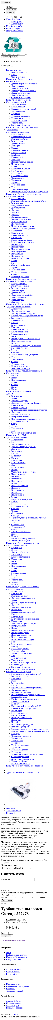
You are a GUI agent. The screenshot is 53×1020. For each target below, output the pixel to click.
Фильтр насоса (17, 364)
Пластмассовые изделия (21, 341)
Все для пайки (17, 683)
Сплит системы (18, 77)
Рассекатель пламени (20, 169)
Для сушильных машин (16, 545)
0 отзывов (5, 940)
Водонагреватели (19, 72)
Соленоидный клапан (20, 265)
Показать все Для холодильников (20, 669)
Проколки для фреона (20, 727)
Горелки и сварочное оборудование (26, 688)
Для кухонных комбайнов (22, 295)
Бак (12, 442)
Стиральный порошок (21, 97)
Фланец (14, 529)
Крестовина (16, 460)
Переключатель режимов (22, 162)
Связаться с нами (13, 969)
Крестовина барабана (20, 557)
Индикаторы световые (21, 692)
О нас (8, 952)
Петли (14, 564)
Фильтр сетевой (18, 527)
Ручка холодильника (20, 649)
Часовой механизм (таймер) (23, 433)
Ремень (14, 502)
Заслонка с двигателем (21, 607)
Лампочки (15, 159)
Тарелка (14, 426)
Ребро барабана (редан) (21, 499)
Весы (13, 681)
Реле (13, 263)
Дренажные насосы (19, 217)
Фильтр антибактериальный (23, 662)
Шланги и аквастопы (20, 366)
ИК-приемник (17, 224)
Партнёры (10, 989)
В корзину (6, 936)
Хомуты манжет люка (20, 531)
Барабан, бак (16, 548)
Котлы (14, 74)
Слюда (14, 424)
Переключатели (18, 247)
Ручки (14, 350)
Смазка (14, 511)
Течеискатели (17, 740)
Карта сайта (11, 974)
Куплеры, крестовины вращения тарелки (29, 410)
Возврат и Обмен (13, 959)
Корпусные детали (19, 235)
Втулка (14, 550)
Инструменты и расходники (18, 672)
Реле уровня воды (19, 348)
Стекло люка (17, 513)
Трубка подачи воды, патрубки (24, 355)
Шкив (14, 534)
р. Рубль (10, 12)
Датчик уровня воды (20, 444)
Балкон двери (17, 591)
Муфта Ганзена (18, 715)
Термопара (16, 180)
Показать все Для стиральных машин (22, 543)
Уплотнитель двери (19, 189)
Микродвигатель (18, 626)
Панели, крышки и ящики (22, 630)
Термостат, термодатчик (21, 653)
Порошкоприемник (19, 486)
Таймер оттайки (18, 651)
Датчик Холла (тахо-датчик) (23, 447)
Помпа (14, 483)
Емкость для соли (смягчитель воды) (27, 316)
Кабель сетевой (18, 107)
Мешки (14, 375)
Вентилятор (16, 396)
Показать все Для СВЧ (16, 435)
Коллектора (16, 704)
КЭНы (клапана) (18, 463)
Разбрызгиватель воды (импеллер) (26, 345)
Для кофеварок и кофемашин (24, 84)
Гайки (14, 685)
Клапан (14, 148)
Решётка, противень (20, 171)
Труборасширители (19, 750)
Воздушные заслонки (20, 205)
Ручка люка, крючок (20, 504)
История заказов (13, 1003)
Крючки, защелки (19, 407)
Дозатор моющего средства (23, 313)
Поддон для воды (19, 637)
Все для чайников (19, 288)
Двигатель (15, 212)
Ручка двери (16, 173)
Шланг (14, 387)
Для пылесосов (12, 373)
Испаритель (16, 610)
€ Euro (9, 7)
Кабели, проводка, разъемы (23, 228)
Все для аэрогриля (19, 283)
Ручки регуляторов (19, 176)
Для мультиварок (18, 297)
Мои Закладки (12, 1005)
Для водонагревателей (16, 102)
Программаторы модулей (22, 724)
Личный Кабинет (13, 1001)
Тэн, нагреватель (18, 658)
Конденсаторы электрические (24, 708)
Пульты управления (20, 258)
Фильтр (14, 274)
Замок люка (16, 451)
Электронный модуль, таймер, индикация (29, 192)
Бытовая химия (13, 81)
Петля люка (16, 479)
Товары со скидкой (14, 991)
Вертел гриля (17, 141)
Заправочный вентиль (21, 219)
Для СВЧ (10, 394)
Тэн (13, 187)
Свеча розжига (17, 178)
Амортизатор (17, 440)
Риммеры (15, 734)
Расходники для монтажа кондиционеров (29, 729)
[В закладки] (2, 903)
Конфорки (15, 155)
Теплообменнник (18, 111)
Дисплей (15, 215)
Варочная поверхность (21, 136)
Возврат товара (13, 972)
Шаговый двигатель (20, 277)
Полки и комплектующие (22, 639)
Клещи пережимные (20, 701)
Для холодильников (20, 95)
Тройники (15, 743)
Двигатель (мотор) (19, 552)
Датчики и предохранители (23, 598)
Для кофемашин (18, 293)
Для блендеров (17, 290)
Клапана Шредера (19, 697)
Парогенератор (18, 474)
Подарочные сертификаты (17, 986)
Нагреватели (17, 244)
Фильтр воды (17, 665)
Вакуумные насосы (19, 676)
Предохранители (18, 256)
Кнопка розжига (18, 153)
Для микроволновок (20, 86)
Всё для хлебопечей (20, 286)
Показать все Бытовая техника (19, 79)
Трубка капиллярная (20, 745)
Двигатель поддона (19, 401)
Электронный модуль (20, 125)
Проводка (15, 488)
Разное (14, 166)
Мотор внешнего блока (21, 240)
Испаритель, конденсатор (22, 226)
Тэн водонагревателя (20, 116)
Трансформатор (18, 185)
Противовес (16, 492)
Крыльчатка (16, 559)
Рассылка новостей (14, 1008)
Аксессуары (16, 309)
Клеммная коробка (19, 150)
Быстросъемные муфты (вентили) (26, 674)
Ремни (14, 571)
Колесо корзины (18, 325)
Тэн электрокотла (19, 120)
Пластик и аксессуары (21, 635)
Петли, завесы (17, 164)
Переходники (17, 720)
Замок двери (16, 318)
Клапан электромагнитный (23, 612)
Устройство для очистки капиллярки (27, 754)
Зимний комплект (19, 221)
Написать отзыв (18, 940)
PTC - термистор (18, 198)
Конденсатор (17, 233)
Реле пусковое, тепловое (22, 644)
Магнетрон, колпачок (20, 414)
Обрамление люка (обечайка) (24, 472)
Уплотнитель (17, 123)
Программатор (17, 490)
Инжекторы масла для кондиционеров (28, 695)
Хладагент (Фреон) (19, 761)
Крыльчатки (16, 238)
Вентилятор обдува (19, 139)
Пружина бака (17, 495)
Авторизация (17, 24)
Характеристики (13, 811)
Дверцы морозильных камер (23, 603)
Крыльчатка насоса (19, 332)
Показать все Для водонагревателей (22, 127)
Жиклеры (15, 146)
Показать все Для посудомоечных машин (24, 371)
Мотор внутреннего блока (22, 242)
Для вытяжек (12, 130)
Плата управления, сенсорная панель (27, 419)
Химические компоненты (22, 759)
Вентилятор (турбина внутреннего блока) (29, 201)
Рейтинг (4, 898)
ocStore (15, 1014)
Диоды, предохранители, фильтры (26, 403)
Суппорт (15, 515)
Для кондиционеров (15, 196)
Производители (13, 984)
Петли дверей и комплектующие (25, 339)
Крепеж (14, 458)
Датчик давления (18, 208)
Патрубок (15, 476)
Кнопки (14, 323)
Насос (14, 336)
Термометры (16, 738)
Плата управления (19, 251)
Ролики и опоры (18, 573)
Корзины (15, 327)
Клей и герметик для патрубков (25, 699)
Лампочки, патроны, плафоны (24, 623)
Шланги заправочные (20, 763)
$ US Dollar (11, 10)
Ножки (14, 469)
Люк (13, 465)
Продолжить (7, 900)
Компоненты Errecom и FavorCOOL (27, 706)
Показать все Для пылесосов (18, 391)
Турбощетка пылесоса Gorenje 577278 (22, 772)
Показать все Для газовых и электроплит (24, 194)
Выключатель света (19, 596)
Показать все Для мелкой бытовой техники (25, 304)
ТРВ (13, 655)
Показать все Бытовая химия (18, 100)
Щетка (14, 389)
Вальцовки (16, 678)
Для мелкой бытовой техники (19, 281)
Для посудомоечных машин (23, 91)
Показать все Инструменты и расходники (24, 766)
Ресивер (14, 646)
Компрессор (16, 231)
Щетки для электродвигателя (24, 538)
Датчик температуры (20, 311)
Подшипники (17, 254)
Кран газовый (17, 157)
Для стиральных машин (21, 93)
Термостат (15, 114)
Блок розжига (17, 134)
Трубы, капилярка (19, 272)
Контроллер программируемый (25, 619)
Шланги (15, 536)
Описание (10, 808)
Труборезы (16, 752)
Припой (14, 722)
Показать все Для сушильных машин (22, 587)
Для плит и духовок (20, 88)
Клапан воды (17, 320)
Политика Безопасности (16, 957)
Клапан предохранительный (23, 109)
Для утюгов (16, 302)
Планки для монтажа (20, 249)
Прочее (14, 343)
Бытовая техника (13, 70)
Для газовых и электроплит (18, 132)
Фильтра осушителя (20, 757)
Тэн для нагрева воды (20, 118)
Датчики (15, 210)
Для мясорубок (17, 300)
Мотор (14, 378)
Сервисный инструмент (21, 736)
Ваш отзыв (6, 890)
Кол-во (4, 933)
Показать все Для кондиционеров (21, 279)
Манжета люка (17, 467)
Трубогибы (16, 747)
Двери (14, 398)
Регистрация (16, 21)
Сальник (15, 352)
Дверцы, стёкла (18, 143)
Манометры (16, 711)
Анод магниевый (18, 104)
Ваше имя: (5, 879)
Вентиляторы (17, 203)
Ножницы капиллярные (21, 717)
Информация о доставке (16, 955)
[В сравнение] (5, 903)
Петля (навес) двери (20, 633)
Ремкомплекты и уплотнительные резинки (30, 731)
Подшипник (16, 481)
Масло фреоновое (19, 713)
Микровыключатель (20, 334)
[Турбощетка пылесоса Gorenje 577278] (21, 804)
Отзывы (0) (11, 813)
